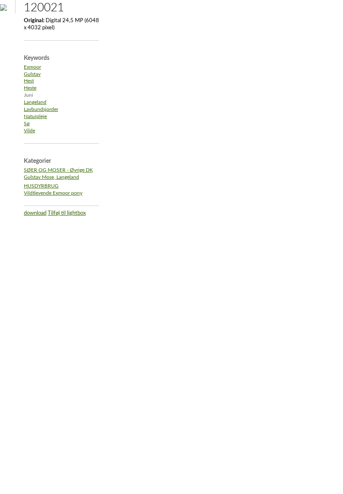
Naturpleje (35, 116)
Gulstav (32, 74)
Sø (27, 123)
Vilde (29, 131)
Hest (29, 81)
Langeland (35, 102)
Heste (30, 88)
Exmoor (32, 67)
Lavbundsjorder (41, 109)
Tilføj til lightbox (67, 213)
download (35, 213)
